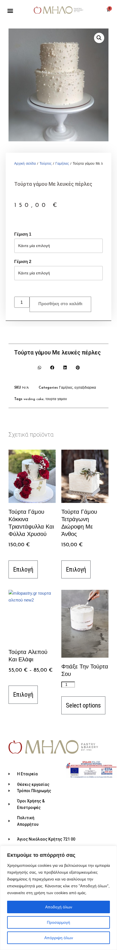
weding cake (34, 399)
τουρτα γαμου (56, 399)
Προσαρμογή (58, 922)
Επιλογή (23, 569)
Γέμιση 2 (22, 261)
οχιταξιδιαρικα (85, 388)
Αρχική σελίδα (25, 164)
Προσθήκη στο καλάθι (60, 304)
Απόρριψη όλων (58, 937)
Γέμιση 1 (22, 234)
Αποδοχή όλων (58, 907)
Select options (83, 705)
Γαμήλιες (62, 164)
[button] (10, 10)
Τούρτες (45, 164)
